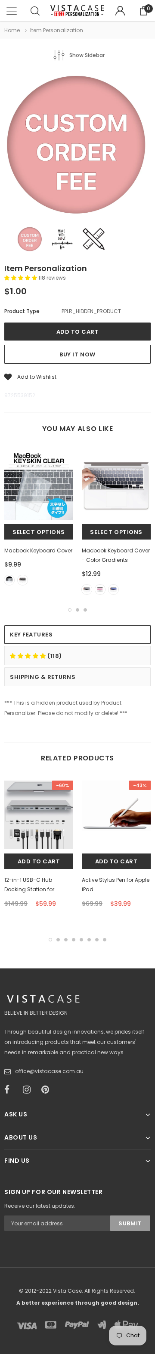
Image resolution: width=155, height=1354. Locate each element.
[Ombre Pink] (100, 589)
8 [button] (104, 939)
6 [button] (89, 939)
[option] (77, 146)
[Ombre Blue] (113, 589)
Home (12, 30)
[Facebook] (10, 1090)
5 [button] (81, 939)
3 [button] (85, 610)
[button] (21, 277)
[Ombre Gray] (87, 589)
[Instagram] (29, 1090)
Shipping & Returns (42, 677)
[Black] (23, 580)
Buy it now (77, 354)
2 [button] (77, 610)
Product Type (22, 311)
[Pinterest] (47, 1090)
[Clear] (9, 580)
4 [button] (73, 939)
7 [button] (97, 939)
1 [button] (69, 610)
